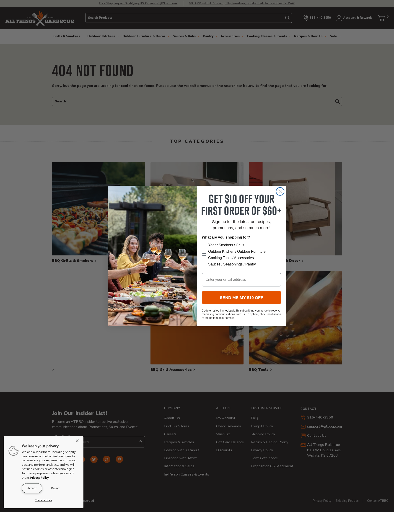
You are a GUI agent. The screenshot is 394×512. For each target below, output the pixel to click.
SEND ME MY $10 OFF (241, 297)
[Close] (78, 440)
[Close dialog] (280, 191)
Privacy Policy (39, 478)
